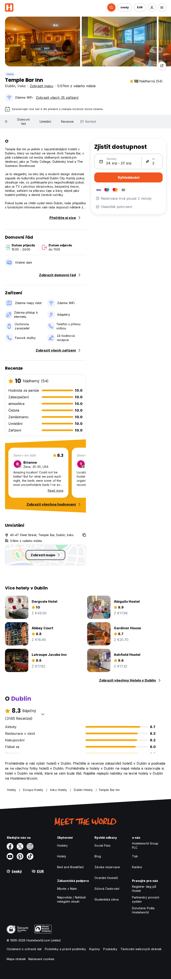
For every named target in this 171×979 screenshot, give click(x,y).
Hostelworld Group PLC (145, 845)
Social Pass (102, 845)
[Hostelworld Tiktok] (30, 856)
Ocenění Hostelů (106, 878)
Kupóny (94, 949)
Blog (97, 856)
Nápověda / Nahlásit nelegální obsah (71, 899)
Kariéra (137, 867)
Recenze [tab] (67, 121)
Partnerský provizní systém (145, 899)
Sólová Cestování (106, 888)
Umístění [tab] (45, 121)
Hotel (10, 74)
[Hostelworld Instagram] (30, 846)
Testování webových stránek (141, 949)
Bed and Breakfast (70, 867)
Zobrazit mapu (41, 86)
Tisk (135, 856)
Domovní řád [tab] (23, 121)
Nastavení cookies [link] (41, 959)
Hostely (62, 845)
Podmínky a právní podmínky (65, 949)
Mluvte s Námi (67, 888)
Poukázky (110, 949)
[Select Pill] (111, 7)
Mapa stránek (16, 959)
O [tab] (6, 121)
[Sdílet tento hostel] (162, 65)
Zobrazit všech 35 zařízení (57, 97)
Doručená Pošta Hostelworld (143, 910)
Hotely (61, 856)
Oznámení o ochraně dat (24, 949)
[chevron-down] (43, 714)
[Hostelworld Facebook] (10, 846)
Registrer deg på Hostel (144, 888)
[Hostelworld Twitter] (20, 846)
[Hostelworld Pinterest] (20, 856)
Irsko (22, 86)
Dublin (10, 86)
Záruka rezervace (107, 867)
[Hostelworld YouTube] (10, 856)
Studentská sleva (106, 899)
